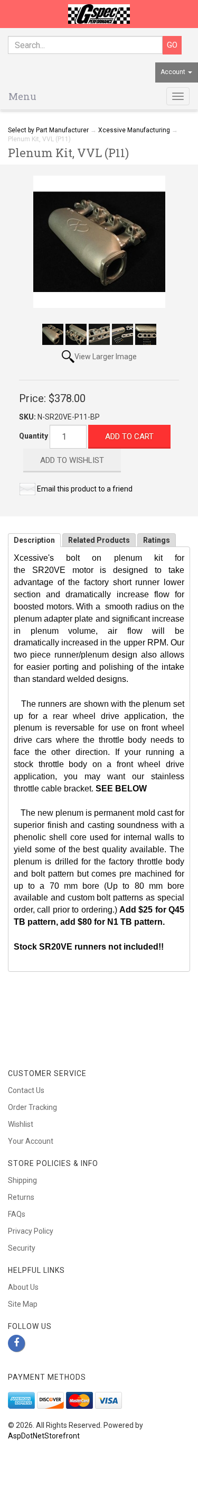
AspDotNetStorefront (44, 1436)
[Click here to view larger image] (99, 242)
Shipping (22, 1180)
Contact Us (26, 1090)
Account (174, 72)
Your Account (30, 1141)
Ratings (156, 540)
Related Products (99, 540)
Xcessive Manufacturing (134, 130)
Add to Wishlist (72, 460)
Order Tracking (32, 1107)
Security (21, 1248)
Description (34, 540)
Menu (22, 96)
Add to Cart (129, 436)
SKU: (28, 417)
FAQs (16, 1214)
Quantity (33, 436)
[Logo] (99, 14)
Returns (21, 1197)
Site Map (22, 1304)
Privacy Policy (30, 1231)
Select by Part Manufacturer (48, 130)
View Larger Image (105, 356)
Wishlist (20, 1124)
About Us (23, 1287)
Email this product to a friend (85, 489)
